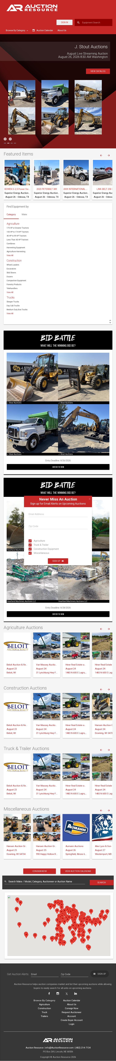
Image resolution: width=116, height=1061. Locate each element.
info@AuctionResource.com (59, 1047)
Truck (44, 1012)
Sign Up (56, 561)
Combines (11, 244)
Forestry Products (14, 284)
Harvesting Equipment (16, 248)
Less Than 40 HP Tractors (17, 240)
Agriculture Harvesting (16, 251)
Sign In (64, 22)
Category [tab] (11, 214)
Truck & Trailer (36, 544)
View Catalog (97, 71)
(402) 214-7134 (82, 1047)
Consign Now (39, 871)
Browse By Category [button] (16, 30)
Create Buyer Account (72, 1020)
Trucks (10, 297)
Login (71, 1024)
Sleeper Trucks (13, 302)
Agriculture (36, 540)
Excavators (11, 269)
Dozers (10, 277)
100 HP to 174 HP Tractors (18, 232)
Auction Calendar (71, 1000)
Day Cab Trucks (13, 306)
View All (10, 255)
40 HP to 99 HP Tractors (16, 236)
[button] (5, 139)
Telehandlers (12, 288)
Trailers (44, 1016)
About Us (62, 30)
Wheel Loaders (13, 265)
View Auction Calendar (78, 871)
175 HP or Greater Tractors (18, 228)
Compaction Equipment (16, 281)
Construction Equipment (36, 549)
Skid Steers (11, 273)
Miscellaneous (36, 553)
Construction (14, 260)
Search (101, 882)
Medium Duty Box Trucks (17, 310)
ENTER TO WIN (58, 466)
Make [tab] (24, 214)
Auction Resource (35, 1047)
